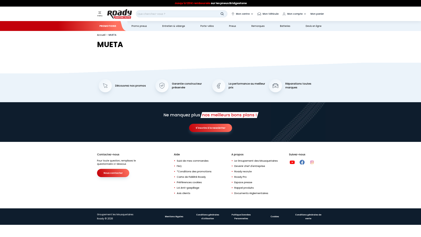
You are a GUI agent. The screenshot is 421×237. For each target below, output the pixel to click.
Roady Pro (240, 177)
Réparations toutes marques (298, 85)
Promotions (107, 26)
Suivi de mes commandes (193, 160)
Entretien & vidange (173, 26)
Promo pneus (139, 26)
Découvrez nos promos (130, 86)
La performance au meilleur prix (247, 85)
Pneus (232, 26)
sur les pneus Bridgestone (210, 3)
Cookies (275, 216)
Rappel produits (244, 187)
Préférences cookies (189, 182)
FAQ (179, 166)
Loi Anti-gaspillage (188, 187)
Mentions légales (174, 216)
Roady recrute (243, 171)
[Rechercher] (222, 13)
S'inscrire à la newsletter (210, 128)
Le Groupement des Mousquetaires (256, 160)
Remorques (258, 26)
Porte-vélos (207, 26)
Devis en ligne (314, 26)
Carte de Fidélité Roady (191, 177)
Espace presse (243, 182)
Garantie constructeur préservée (187, 85)
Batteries (285, 26)
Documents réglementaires (251, 193)
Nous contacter (113, 173)
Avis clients (183, 193)
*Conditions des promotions (194, 171)
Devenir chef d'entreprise (249, 166)
